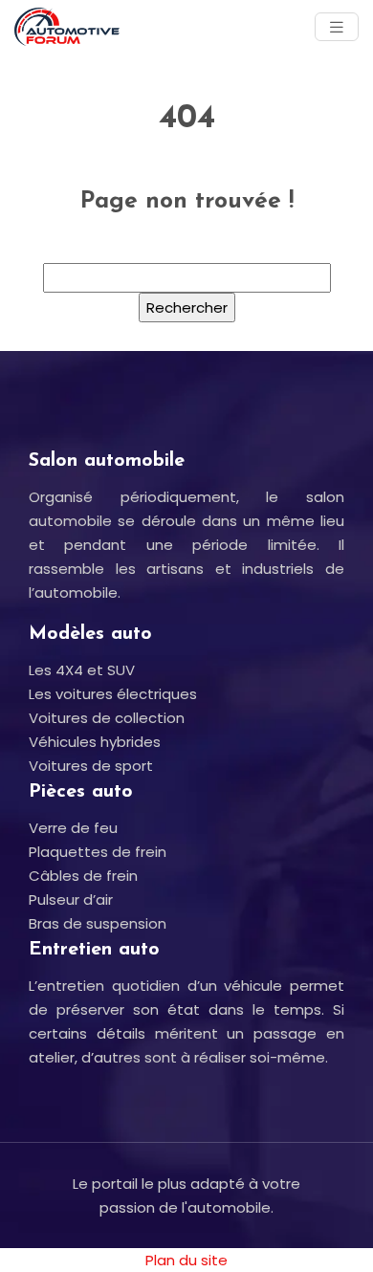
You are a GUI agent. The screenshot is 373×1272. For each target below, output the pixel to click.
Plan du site (186, 1260)
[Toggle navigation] (337, 27)
